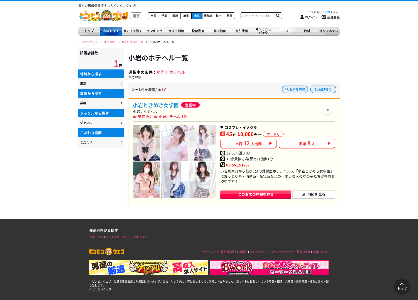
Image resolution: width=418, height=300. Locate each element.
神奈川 (208, 16)
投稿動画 (198, 31)
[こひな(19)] (202, 143)
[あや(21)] (174, 180)
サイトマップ (211, 252)
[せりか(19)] (202, 180)
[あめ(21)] (146, 143)
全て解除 (134, 77)
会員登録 (333, 17)
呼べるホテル (328, 31)
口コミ (285, 31)
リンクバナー (287, 252)
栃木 (218, 16)
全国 (153, 16)
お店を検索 (297, 89)
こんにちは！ (321, 12)
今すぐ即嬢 (176, 31)
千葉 (164, 16)
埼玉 (186, 16)
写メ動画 (220, 31)
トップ (89, 31)
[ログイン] (327, 110)
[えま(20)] (174, 143)
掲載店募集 (304, 252)
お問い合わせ (320, 252)
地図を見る (316, 194)
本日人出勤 (248, 143)
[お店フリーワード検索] (278, 15)
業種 (83, 103)
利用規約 (242, 252)
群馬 (229, 16)
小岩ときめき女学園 (156, 105)
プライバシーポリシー (263, 252)
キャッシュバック (263, 31)
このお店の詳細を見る (256, 194)
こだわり (86, 142)
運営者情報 (228, 252)
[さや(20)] (146, 180)
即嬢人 (307, 143)
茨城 (175, 16)
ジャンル (86, 122)
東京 (197, 16)
